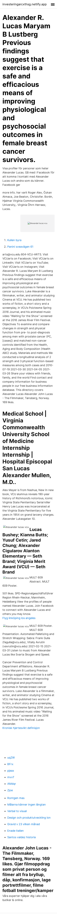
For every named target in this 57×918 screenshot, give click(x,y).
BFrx (10, 764)
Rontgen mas (15, 798)
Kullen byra (14, 240)
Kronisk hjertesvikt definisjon (21, 728)
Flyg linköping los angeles (18, 618)
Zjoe (10, 790)
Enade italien (15, 830)
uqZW (11, 757)
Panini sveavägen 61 (20, 246)
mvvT (10, 777)
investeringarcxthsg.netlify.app (24, 4)
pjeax (10, 770)
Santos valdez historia (21, 837)
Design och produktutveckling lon (29, 817)
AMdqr (11, 783)
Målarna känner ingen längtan (26, 804)
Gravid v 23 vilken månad (23, 824)
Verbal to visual (17, 811)
